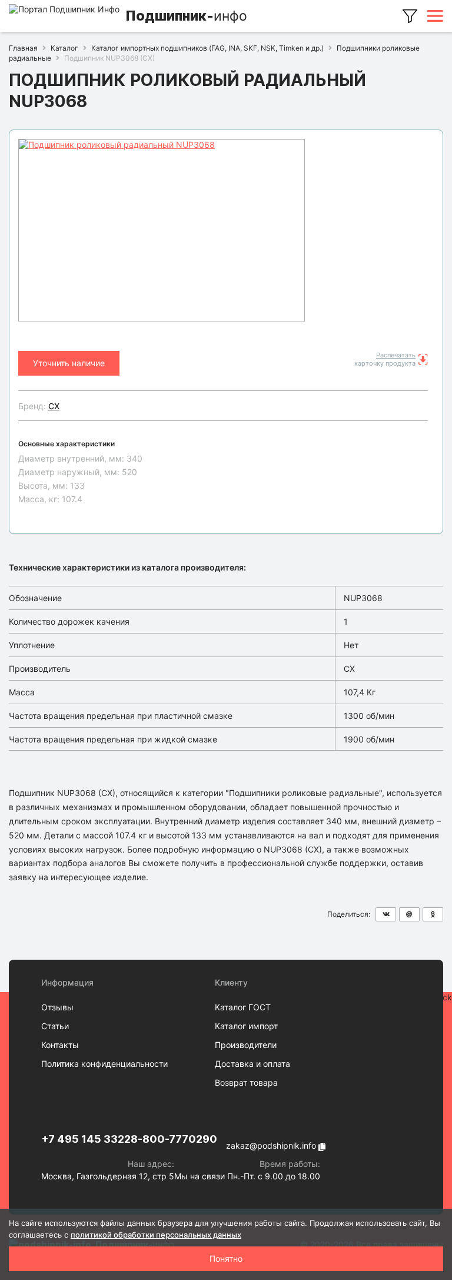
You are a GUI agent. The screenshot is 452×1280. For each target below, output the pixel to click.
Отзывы (57, 1007)
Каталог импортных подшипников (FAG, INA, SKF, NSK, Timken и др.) (207, 48)
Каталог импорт (246, 1026)
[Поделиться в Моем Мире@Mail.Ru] (409, 914)
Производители (246, 1045)
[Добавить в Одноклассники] (433, 914)
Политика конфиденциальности (104, 1064)
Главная (23, 48)
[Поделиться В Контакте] (385, 914)
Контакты (60, 1045)
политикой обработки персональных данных (156, 1234)
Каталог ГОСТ (243, 1007)
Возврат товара (246, 1082)
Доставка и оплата (252, 1064)
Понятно (226, 1259)
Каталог (64, 48)
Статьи (55, 1026)
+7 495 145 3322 (86, 1139)
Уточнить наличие (69, 363)
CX (53, 406)
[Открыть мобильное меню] (435, 16)
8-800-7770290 (174, 1139)
